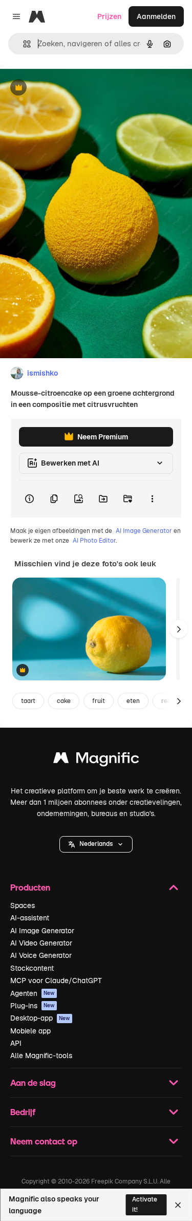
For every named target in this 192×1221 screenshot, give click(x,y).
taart (28, 701)
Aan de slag (33, 1082)
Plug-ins (32, 1005)
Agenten (32, 993)
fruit (98, 701)
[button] (96, 844)
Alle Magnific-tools (41, 1055)
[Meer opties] (152, 499)
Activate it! (144, 1204)
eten (133, 701)
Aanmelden (156, 16)
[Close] (178, 1205)
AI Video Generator (41, 943)
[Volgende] (178, 629)
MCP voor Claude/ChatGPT (56, 980)
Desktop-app (40, 1018)
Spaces (22, 905)
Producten (30, 887)
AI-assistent (29, 917)
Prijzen (109, 16)
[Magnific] (96, 760)
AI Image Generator (144, 531)
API (16, 1043)
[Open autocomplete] (23, 44)
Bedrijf (22, 1111)
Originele (67, 88)
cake (64, 701)
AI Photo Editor (94, 540)
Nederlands (96, 844)
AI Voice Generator (41, 955)
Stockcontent (32, 968)
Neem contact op (43, 1141)
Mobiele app (30, 1030)
